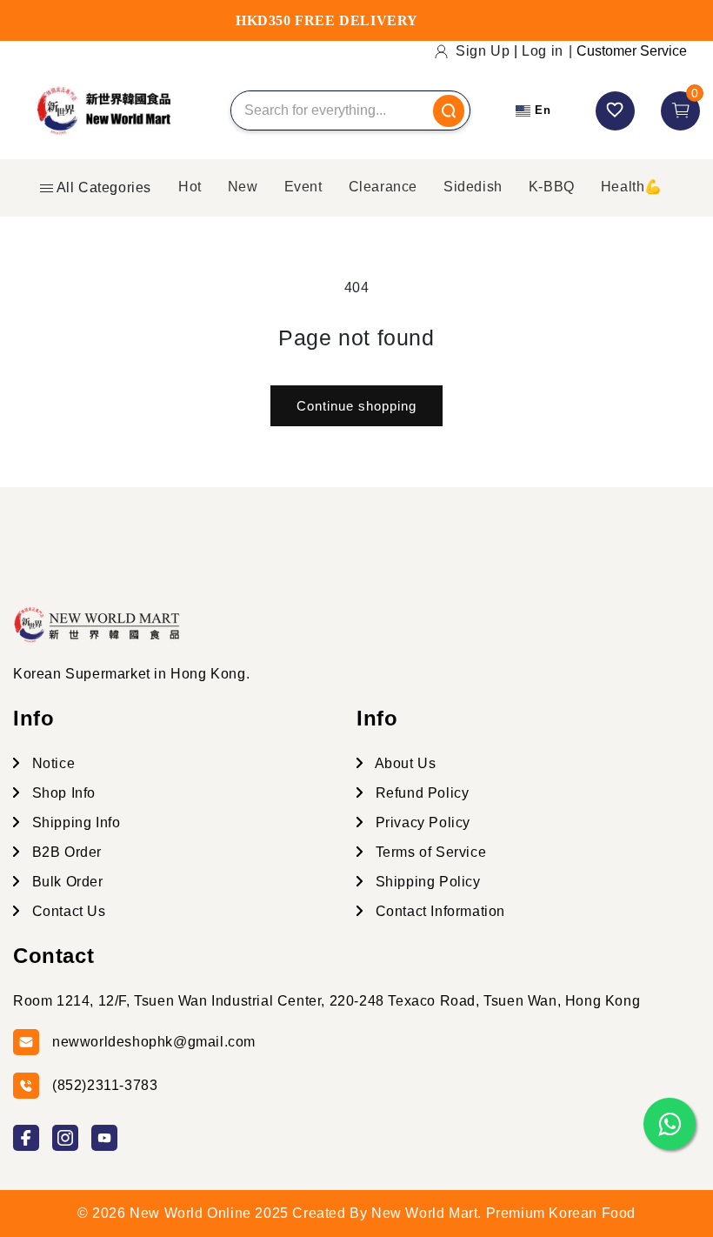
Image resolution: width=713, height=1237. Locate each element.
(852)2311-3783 (104, 1085)
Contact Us (67, 911)
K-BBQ (552, 186)
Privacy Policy (420, 822)
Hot (190, 186)
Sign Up (483, 50)
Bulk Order (65, 881)
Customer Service (631, 50)
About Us (403, 763)
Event (303, 186)
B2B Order (65, 852)
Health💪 (632, 186)
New (243, 186)
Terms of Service (428, 852)
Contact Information (438, 911)
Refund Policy (420, 793)
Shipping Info (74, 822)
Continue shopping (356, 405)
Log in (542, 50)
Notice (51, 763)
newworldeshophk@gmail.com (154, 1041)
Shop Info (62, 793)
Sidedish (473, 186)
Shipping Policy (426, 881)
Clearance (383, 186)
